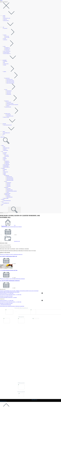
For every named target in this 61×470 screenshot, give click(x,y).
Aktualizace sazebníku (5, 198)
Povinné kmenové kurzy (9, 176)
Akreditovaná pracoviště (7, 193)
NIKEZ (4, 170)
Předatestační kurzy (9, 182)
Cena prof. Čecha (7, 163)
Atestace (6, 181)
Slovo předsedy (5, 152)
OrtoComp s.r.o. (34, 399)
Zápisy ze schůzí (7, 156)
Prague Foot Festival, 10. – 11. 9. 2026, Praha (6, 293)
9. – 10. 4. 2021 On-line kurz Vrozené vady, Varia (8, 270)
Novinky (4, 146)
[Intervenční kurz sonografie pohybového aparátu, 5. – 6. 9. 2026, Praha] (41, 294)
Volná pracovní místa (5, 150)
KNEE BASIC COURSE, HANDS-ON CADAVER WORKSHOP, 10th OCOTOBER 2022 (12, 226)
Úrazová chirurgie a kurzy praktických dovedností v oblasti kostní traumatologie (12, 306)
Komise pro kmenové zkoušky (10, 180)
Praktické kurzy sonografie (9, 189)
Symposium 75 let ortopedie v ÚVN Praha (6, 303)
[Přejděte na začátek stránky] (6, 407)
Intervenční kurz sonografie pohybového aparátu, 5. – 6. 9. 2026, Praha (10, 294)
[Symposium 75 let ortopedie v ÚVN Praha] (41, 296)
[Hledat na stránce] (6, 143)
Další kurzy (8, 192)
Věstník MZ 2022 (8, 195)
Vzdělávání (4, 174)
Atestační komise (8, 186)
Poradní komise (5, 169)
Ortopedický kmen (7, 175)
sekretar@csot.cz (3, 401)
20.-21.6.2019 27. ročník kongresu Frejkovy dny (8, 256)
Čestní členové (5, 158)
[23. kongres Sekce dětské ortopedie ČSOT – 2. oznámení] (41, 297)
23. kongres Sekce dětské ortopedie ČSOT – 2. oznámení (8, 297)
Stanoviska (4, 157)
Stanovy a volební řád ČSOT (6, 164)
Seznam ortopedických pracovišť (7, 200)
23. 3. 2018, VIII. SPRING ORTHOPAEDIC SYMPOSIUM (10, 280)
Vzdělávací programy (7, 194)
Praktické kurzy (6, 187)
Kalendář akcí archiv (17, 241)
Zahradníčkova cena (7, 162)
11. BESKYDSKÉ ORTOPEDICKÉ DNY (5, 304)
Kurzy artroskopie (9, 188)
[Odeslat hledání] (14, 210)
